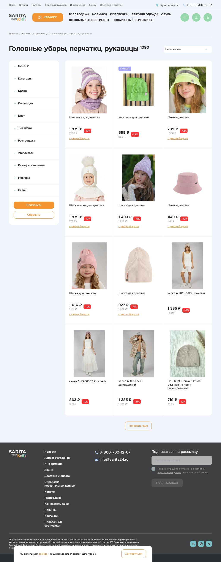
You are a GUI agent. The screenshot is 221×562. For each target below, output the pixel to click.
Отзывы (23, 4)
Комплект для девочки (84, 117)
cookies (43, 553)
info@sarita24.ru (113, 459)
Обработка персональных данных (59, 483)
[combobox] (166, 49)
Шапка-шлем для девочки (86, 205)
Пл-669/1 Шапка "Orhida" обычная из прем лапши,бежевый (185, 384)
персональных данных (169, 472)
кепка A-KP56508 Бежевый (186, 293)
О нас (12, 4)
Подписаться (167, 483)
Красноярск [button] (169, 5)
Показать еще (138, 426)
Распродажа (79, 14)
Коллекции (119, 14)
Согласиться (133, 554)
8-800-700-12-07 (199, 5)
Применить (33, 205)
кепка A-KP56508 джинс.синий (130, 383)
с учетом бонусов (79, 138)
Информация (77, 4)
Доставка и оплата (111, 4)
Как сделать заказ (56, 504)
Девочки (40, 33)
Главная (13, 33)
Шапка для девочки (131, 205)
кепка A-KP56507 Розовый (87, 381)
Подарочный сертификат (133, 20)
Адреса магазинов (55, 4)
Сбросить (33, 215)
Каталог (50, 17)
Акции (92, 4)
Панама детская (178, 117)
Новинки (99, 14)
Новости (36, 4)
